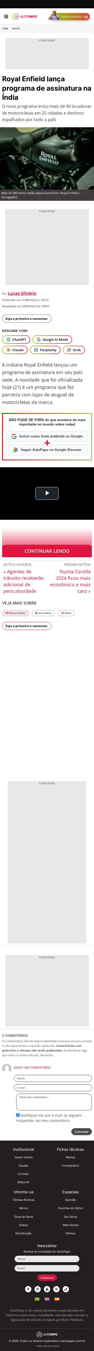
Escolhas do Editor (70, 1208)
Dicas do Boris (23, 1217)
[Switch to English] (47, 1298)
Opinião (70, 1200)
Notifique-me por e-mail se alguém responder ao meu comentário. (49, 1118)
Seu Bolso (70, 1217)
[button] (70, 16)
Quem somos (24, 1157)
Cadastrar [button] (47, 1278)
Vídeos (23, 1225)
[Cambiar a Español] (57, 1298)
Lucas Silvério (22, 293)
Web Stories (71, 1225)
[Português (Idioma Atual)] (37, 1298)
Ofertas (70, 1233)
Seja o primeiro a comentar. (26, 318)
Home (5, 28)
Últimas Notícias (16, 612)
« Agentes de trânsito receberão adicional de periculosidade (23, 581)
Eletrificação (23, 1233)
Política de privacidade (48, 1346)
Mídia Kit (23, 1182)
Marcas (70, 1157)
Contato (23, 1174)
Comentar (82, 1132)
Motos (16, 28)
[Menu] (6, 16)
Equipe (23, 1165)
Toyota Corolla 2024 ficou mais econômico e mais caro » (70, 581)
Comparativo (70, 1165)
